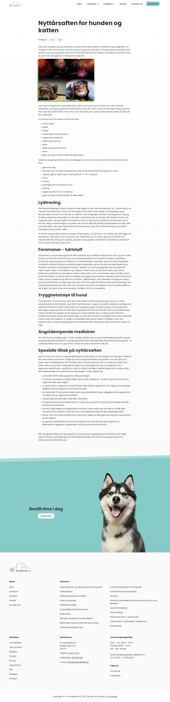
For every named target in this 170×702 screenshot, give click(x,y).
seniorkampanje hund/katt (73, 596)
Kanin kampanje (68, 601)
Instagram (115, 676)
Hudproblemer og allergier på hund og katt (81, 587)
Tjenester (13, 592)
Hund (52, 40)
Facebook (115, 671)
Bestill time (153, 4)
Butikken (13, 652)
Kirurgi (12, 661)
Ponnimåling (116, 612)
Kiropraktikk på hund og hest (74, 609)
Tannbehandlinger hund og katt (126, 587)
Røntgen (13, 674)
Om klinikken (15, 643)
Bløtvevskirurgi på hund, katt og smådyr (79, 623)
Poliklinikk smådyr (68, 605)
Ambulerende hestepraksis (123, 592)
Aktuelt (122, 4)
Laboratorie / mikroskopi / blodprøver (128, 621)
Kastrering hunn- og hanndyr (124, 617)
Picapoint (112, 697)
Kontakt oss (137, 4)
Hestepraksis (66, 592)
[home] (15, 3)
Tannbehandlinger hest (71, 627)
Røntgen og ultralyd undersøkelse (76, 618)
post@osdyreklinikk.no (78, 662)
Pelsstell (114, 596)
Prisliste (13, 656)
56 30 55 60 (73, 653)
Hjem (79, 4)
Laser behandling (118, 608)
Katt (60, 40)
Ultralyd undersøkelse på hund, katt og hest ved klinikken (133, 602)
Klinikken (13, 596)
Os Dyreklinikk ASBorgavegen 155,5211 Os (68, 646)
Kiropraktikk (115, 626)
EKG (11, 670)
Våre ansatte (15, 647)
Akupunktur (65, 614)
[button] (93, 3)
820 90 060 (77, 658)
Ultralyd (13, 679)
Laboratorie (15, 665)
